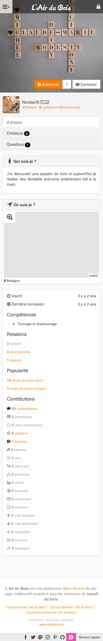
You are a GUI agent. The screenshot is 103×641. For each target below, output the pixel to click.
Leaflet (93, 275)
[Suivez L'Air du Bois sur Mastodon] (40, 637)
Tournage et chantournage (37, 323)
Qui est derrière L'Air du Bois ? (72, 607)
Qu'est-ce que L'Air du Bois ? (27, 607)
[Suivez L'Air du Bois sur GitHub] (62, 637)
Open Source (73, 588)
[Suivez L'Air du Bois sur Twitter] (33, 637)
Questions (18, 144)
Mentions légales (89, 637)
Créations (17, 133)
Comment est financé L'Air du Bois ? (51, 612)
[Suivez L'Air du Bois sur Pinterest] (55, 637)
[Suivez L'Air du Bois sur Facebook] (25, 637)
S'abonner (50, 84)
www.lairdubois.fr (51, 624)
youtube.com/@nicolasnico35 (61, 107)
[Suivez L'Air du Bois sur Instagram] (47, 637)
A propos (14, 122)
